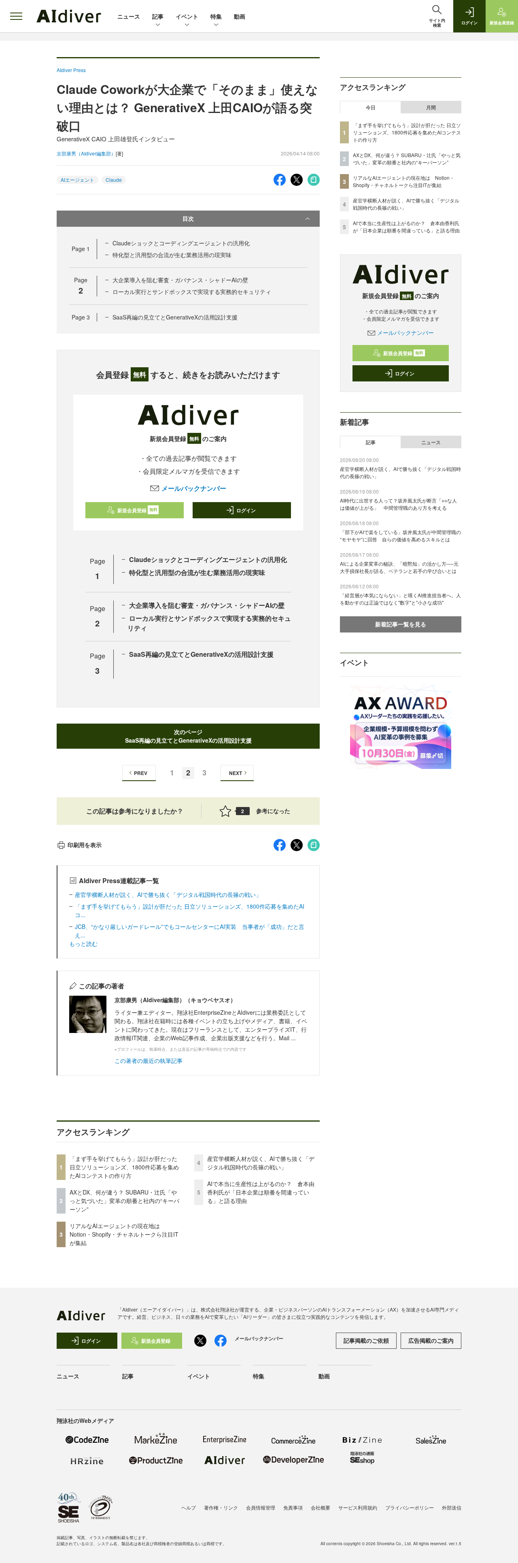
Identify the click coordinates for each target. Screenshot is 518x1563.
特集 (216, 16)
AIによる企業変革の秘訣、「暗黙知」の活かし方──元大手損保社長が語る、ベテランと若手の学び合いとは (399, 567)
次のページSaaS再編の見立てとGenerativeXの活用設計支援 (188, 736)
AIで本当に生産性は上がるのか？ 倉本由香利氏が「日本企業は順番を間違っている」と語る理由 (260, 1192)
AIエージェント (77, 179)
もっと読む (83, 943)
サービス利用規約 (357, 1507)
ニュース (128, 16)
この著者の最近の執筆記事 (149, 1060)
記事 (157, 16)
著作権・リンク (221, 1507)
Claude (114, 179)
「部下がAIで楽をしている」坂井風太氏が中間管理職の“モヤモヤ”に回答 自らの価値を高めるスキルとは (400, 535)
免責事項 (293, 1507)
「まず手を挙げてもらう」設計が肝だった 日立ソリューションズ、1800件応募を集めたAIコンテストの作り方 (124, 1167)
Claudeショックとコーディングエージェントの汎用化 (181, 243)
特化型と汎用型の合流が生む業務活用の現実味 (172, 255)
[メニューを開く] (16, 16)
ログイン (246, 510)
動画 (239, 16)
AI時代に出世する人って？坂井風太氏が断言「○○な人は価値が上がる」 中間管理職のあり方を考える (398, 504)
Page (81, 249)
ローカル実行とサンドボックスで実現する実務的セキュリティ (192, 291)
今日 (371, 107)
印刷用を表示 (85, 845)
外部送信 (451, 1507)
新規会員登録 (137, 510)
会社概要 (320, 1507)
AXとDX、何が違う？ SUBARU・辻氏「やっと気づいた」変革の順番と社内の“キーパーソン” (124, 1200)
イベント (187, 16)
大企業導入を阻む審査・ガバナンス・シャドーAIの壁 (180, 280)
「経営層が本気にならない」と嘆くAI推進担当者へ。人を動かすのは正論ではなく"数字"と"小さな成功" (400, 599)
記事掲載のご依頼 (366, 1340)
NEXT (235, 773)
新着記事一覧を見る (400, 624)
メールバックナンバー (193, 488)
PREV (140, 773)
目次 (188, 218)
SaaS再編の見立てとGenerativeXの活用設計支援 (175, 317)
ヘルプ (188, 1507)
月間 (431, 107)
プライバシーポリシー (409, 1507)
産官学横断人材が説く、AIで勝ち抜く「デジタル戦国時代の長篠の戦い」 (168, 894)
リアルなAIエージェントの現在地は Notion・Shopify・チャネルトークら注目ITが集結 (124, 1234)
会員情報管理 (260, 1507)
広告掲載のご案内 (431, 1340)
